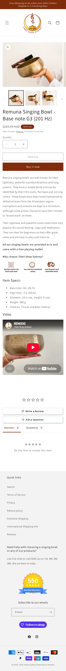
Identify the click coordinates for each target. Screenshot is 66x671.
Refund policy (15, 510)
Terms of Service (16, 494)
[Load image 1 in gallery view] (16, 98)
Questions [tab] (32, 427)
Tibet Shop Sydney (27, 664)
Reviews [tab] (9, 427)
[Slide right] (62, 99)
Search (11, 486)
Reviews (11, 534)
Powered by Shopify (45, 664)
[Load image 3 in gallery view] (49, 98)
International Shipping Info (22, 526)
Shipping (19, 131)
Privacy (11, 502)
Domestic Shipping (17, 518)
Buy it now (33, 166)
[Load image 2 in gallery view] (32, 98)
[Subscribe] (50, 612)
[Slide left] (4, 99)
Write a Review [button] (35, 411)
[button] (7, 23)
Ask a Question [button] (34, 419)
